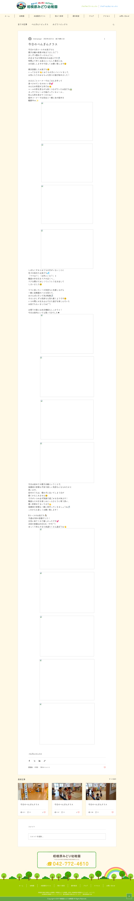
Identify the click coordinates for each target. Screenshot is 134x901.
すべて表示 (112, 779)
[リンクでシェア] (45, 761)
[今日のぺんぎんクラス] (33, 791)
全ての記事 (22, 24)
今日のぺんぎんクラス (29, 804)
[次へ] (129, 896)
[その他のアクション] (104, 39)
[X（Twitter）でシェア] (34, 761)
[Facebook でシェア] (29, 761)
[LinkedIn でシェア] (40, 761)
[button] (22, 16)
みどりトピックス (60, 24)
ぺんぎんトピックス (39, 24)
